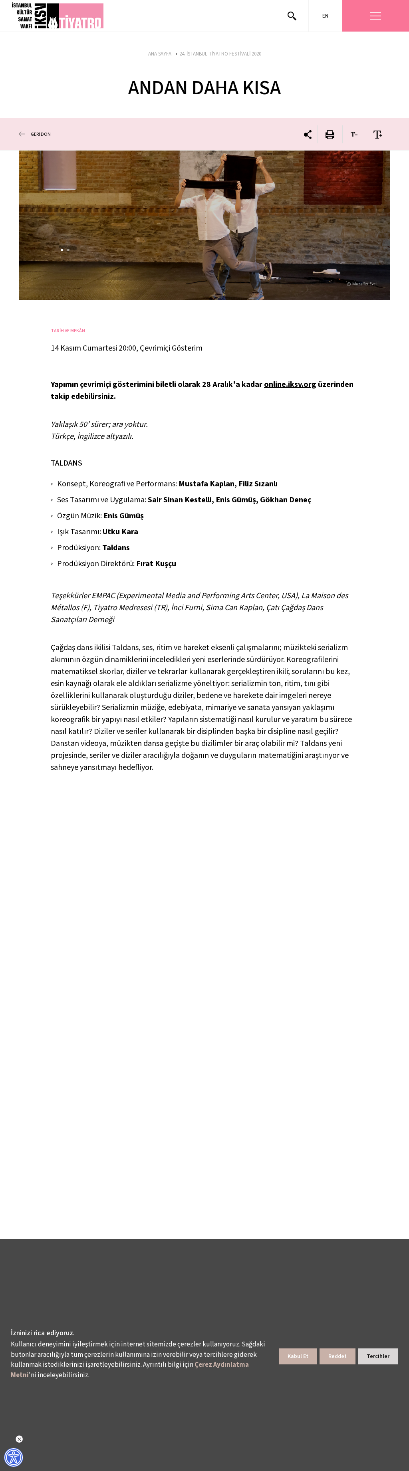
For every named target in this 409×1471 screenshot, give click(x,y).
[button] (58, 15)
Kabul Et (298, 1356)
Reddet (337, 1356)
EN (325, 16)
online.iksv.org (290, 384)
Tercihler (378, 1356)
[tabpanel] (204, 225)
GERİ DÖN (41, 134)
